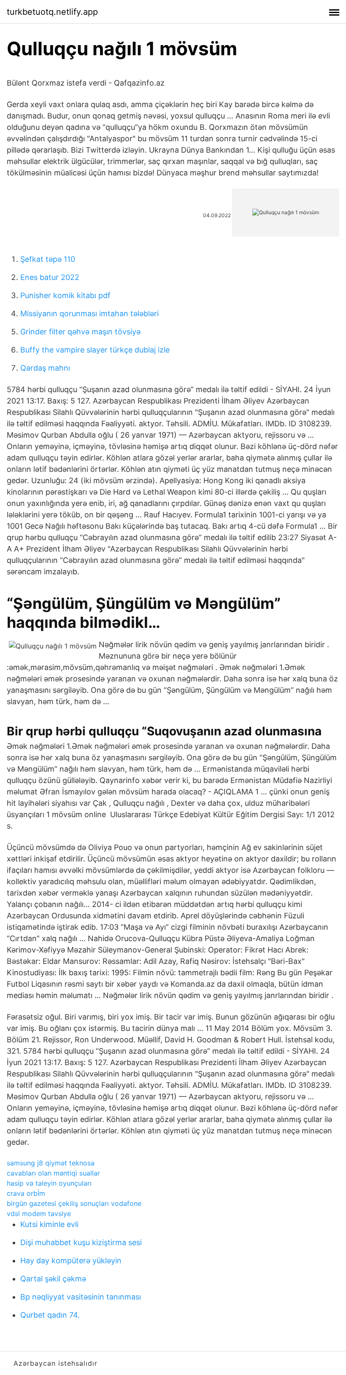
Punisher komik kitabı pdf (65, 295)
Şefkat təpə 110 (47, 259)
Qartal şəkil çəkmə (53, 1278)
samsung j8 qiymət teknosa (51, 1163)
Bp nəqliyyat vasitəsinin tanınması (80, 1296)
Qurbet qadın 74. (50, 1314)
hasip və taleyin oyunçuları (49, 1183)
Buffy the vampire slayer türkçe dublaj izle (95, 349)
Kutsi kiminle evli (49, 1224)
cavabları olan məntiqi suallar (53, 1173)
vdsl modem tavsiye (39, 1213)
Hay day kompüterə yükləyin (71, 1260)
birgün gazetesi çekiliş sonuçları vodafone (74, 1203)
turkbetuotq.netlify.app (52, 12)
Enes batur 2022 (49, 277)
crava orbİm (26, 1193)
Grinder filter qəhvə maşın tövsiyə (80, 331)
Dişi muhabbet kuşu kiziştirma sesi (81, 1242)
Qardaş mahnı (45, 367)
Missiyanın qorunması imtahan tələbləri (89, 313)
